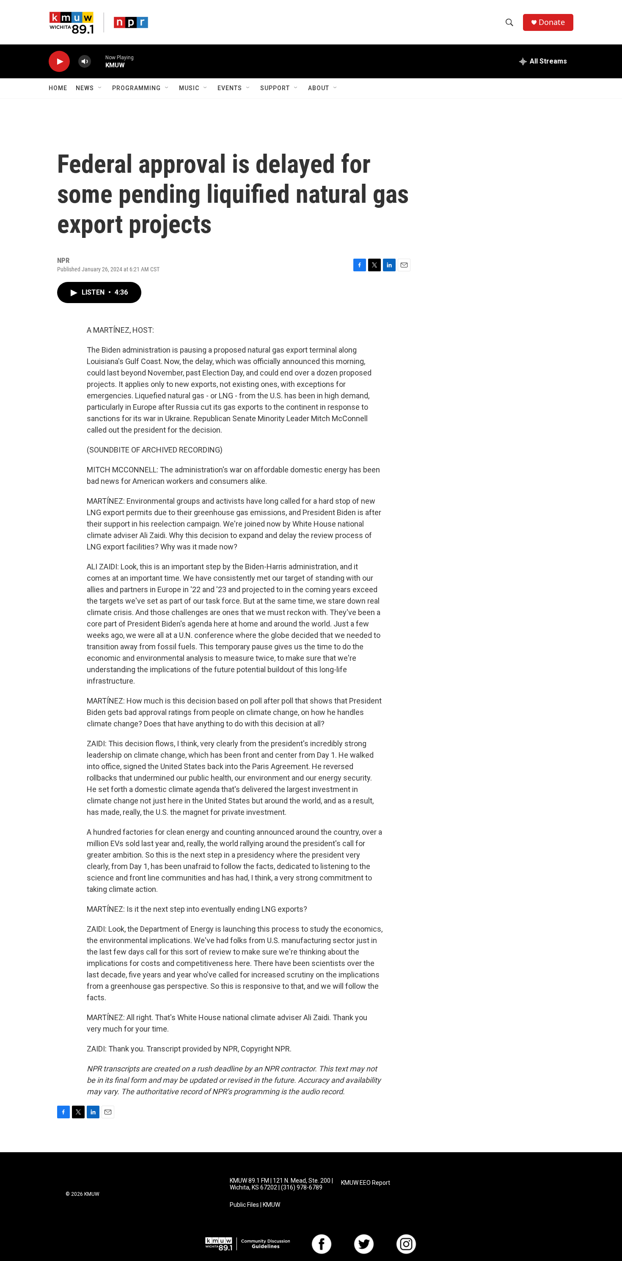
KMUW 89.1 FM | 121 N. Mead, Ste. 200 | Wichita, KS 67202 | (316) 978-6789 (281, 1184)
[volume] (84, 61)
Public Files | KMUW (255, 1205)
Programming (136, 88)
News (85, 88)
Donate (552, 22)
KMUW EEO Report (365, 1183)
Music (189, 88)
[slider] (98, 61)
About (318, 88)
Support (275, 88)
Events (229, 88)
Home (58, 88)
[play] (59, 61)
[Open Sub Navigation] (100, 88)
